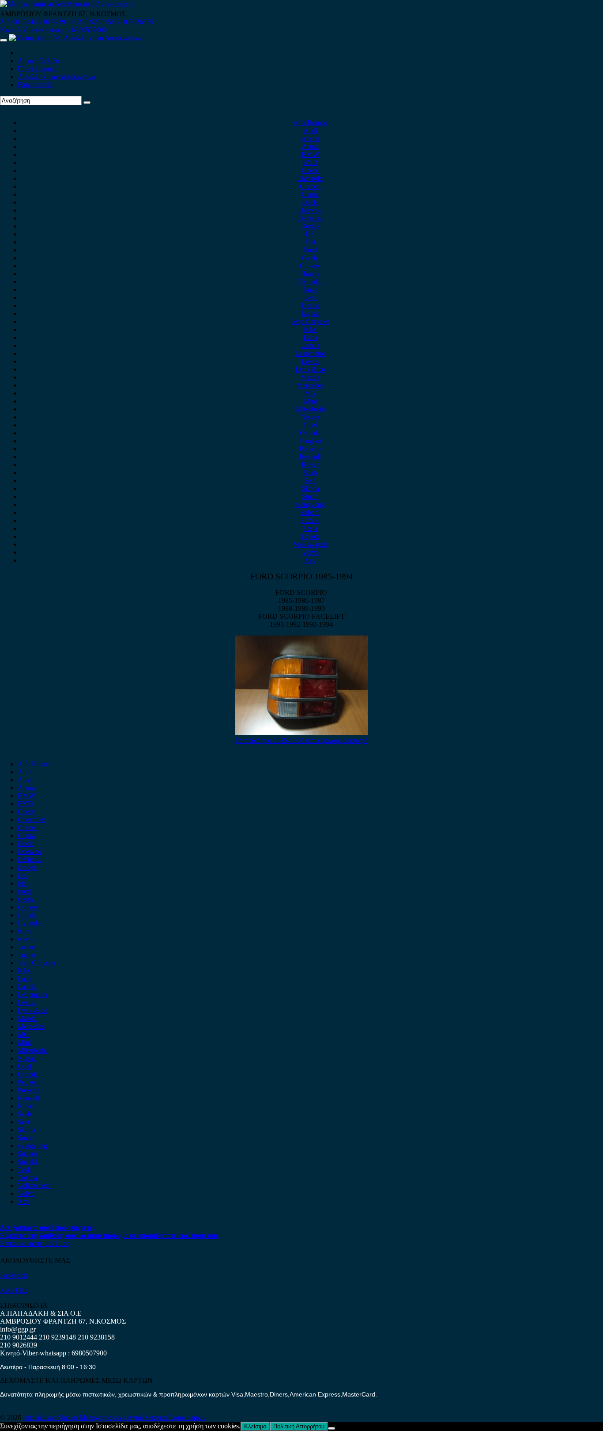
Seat (310, 480)
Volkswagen (310, 544)
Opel (310, 425)
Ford (310, 250)
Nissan (310, 417)
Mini (310, 401)
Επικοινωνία (35, 84)
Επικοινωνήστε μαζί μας (34, 1243)
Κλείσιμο (255, 1426)
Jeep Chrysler (310, 321)
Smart (310, 496)
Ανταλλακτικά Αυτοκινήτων (57, 76)
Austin (310, 138)
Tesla (310, 528)
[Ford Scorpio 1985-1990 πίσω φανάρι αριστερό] (301, 732)
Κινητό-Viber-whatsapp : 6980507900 (53, 30)
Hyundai (310, 281)
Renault (310, 457)
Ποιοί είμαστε (37, 68)
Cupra (310, 194)
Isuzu (310, 289)
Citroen (310, 186)
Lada (310, 337)
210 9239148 (57, 22)
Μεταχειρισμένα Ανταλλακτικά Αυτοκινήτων (142, 1417)
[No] (331, 1428)
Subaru (310, 512)
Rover (310, 464)
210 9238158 (97, 22)
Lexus (310, 361)
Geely (310, 258)
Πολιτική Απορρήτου (298, 1426)
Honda (310, 274)
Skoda (310, 488)
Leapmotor (310, 353)
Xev (310, 560)
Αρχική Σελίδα (39, 61)
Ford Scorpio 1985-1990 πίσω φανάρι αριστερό (301, 740)
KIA (310, 329)
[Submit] (86, 102)
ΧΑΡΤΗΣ (14, 1290)
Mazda (310, 377)
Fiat (310, 242)
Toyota (310, 536)
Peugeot (310, 441)
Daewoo (310, 210)
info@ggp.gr (18, 1329)
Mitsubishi (310, 409)
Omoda (310, 433)
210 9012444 (18, 22)
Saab (310, 472)
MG (310, 393)
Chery (310, 170)
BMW (310, 154)
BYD (310, 162)
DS (310, 234)
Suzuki (310, 520)
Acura (310, 146)
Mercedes (310, 385)
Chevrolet (310, 178)
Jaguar (310, 313)
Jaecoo (310, 305)
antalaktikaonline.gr (51, 1417)
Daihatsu (310, 218)
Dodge (310, 226)
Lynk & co (310, 369)
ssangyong (310, 504)
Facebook (13, 1275)
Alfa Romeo (310, 122)
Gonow (310, 266)
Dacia (310, 202)
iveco (310, 297)
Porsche (310, 449)
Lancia (310, 345)
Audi (310, 130)
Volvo (310, 552)
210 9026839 (135, 22)
